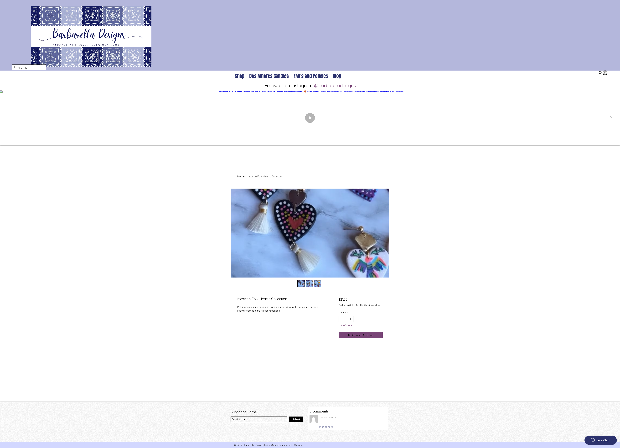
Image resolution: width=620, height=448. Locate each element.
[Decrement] (341, 319)
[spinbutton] (346, 319)
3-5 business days (371, 305)
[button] (605, 72)
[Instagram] (600, 72)
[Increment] (351, 319)
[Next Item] (611, 118)
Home (240, 176)
